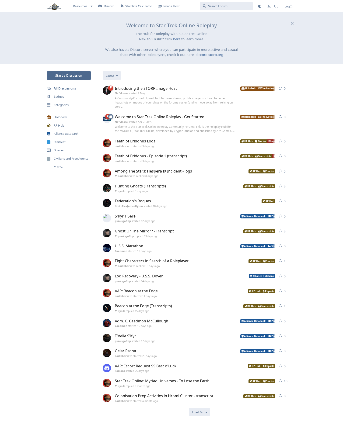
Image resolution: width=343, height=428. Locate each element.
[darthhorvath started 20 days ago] (107, 353)
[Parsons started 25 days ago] (107, 368)
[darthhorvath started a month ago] (107, 398)
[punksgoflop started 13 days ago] (107, 233)
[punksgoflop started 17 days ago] (107, 338)
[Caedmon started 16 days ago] (107, 323)
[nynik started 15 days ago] (107, 308)
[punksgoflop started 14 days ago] (107, 278)
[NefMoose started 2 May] (107, 90)
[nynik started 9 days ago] (107, 188)
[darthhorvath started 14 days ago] (107, 293)
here (176, 39)
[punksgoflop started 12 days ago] (107, 218)
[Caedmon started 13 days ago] (107, 248)
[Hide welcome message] (292, 23)
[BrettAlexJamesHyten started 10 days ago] (107, 203)
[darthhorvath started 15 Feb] (107, 173)
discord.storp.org (209, 54)
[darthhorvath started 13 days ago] (107, 263)
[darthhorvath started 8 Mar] (107, 383)
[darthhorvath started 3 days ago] (107, 143)
